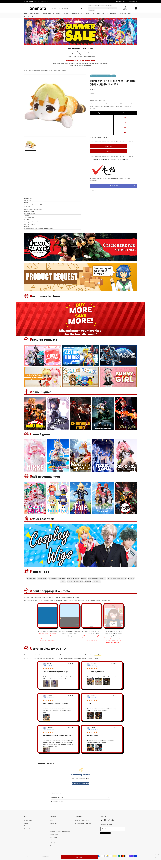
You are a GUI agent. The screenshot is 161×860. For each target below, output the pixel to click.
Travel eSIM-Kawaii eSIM (82, 820)
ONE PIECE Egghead (94, 5)
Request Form (53, 823)
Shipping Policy (54, 834)
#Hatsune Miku (31, 578)
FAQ (51, 845)
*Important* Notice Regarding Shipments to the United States (110, 159)
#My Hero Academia (73, 578)
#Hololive (83, 578)
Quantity (92, 93)
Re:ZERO (101, 8)
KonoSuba (91, 10)
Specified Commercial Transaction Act (60, 831)
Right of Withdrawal (55, 840)
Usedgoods (27, 829)
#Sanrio (63, 582)
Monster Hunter (92, 8)
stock (113, 76)
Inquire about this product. (100, 137)
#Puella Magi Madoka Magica (96, 578)
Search (51, 820)
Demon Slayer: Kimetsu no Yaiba (100, 76)
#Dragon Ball (96, 582)
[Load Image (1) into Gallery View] (30, 145)
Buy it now (108, 151)
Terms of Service (54, 826)
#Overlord (131, 578)
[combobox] (66, 8)
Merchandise (27, 826)
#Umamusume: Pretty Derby (57, 578)
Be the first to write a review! (80, 783)
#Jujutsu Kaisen (42, 578)
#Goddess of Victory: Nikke (75, 582)
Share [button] (94, 191)
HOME (26, 70)
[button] (26, 8)
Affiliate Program (54, 843)
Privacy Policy (53, 829)
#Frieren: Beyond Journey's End (117, 578)
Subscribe (105, 833)
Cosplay (26, 823)
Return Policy (53, 837)
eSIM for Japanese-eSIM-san (83, 823)
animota (30, 856)
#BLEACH (88, 582)
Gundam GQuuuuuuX (106, 5)
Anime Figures (28, 820)
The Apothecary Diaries (111, 8)
